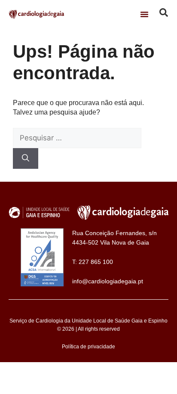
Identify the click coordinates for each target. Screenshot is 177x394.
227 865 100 (96, 261)
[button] (144, 14)
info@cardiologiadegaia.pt (107, 281)
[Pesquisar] (25, 158)
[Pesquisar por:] (77, 138)
